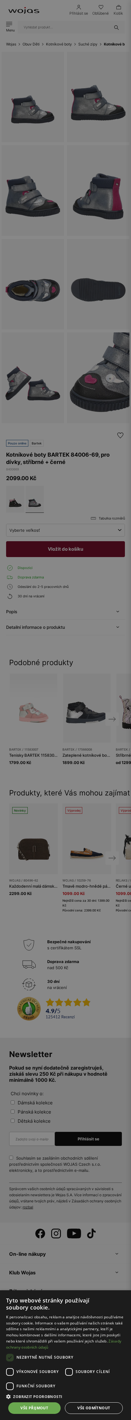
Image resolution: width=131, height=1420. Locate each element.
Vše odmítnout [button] (93, 1408)
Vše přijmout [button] (34, 1408)
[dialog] (65, 710)
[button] (65, 1396)
